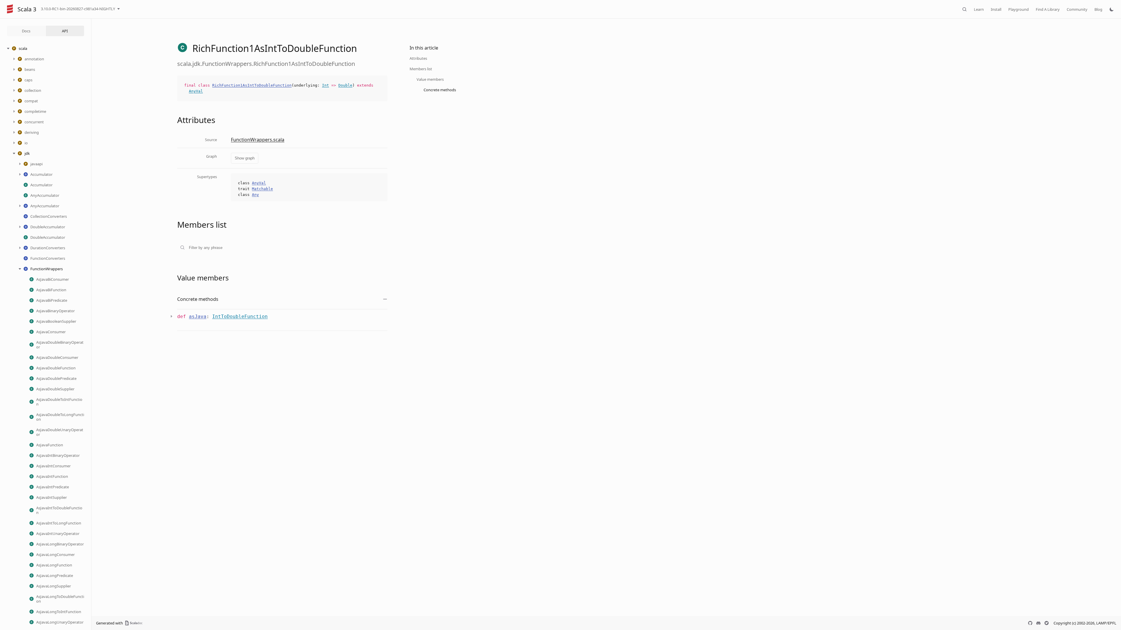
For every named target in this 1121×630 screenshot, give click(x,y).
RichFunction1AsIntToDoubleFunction (252, 85)
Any (255, 194)
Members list (421, 68)
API (65, 31)
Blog (1098, 9)
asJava (197, 316)
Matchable (262, 189)
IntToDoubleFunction (240, 316)
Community (1077, 9)
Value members (430, 79)
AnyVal (196, 91)
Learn (979, 9)
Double (345, 85)
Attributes (418, 58)
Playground (1018, 9)
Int (325, 85)
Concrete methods (440, 89)
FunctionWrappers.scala (257, 139)
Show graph (245, 158)
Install (996, 9)
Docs (26, 31)
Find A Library (1048, 9)
